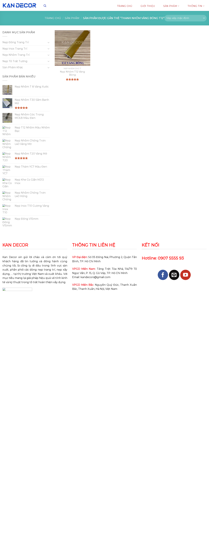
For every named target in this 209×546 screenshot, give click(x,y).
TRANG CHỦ (124, 6)
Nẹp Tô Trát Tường (14, 61)
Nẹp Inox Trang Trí (14, 48)
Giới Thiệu (148, 6)
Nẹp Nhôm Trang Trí (16, 54)
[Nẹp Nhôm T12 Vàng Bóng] (72, 48)
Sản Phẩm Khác (12, 67)
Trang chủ (53, 18)
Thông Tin (195, 6)
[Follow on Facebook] (163, 275)
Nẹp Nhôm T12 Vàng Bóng (72, 73)
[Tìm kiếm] (44, 6)
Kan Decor (9, 257)
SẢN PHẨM (170, 6)
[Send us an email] (174, 275)
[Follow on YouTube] (185, 275)
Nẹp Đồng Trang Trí (15, 42)
